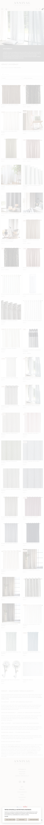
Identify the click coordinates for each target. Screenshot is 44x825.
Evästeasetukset (34, 819)
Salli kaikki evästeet (10, 819)
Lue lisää (6, 816)
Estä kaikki (21, 819)
